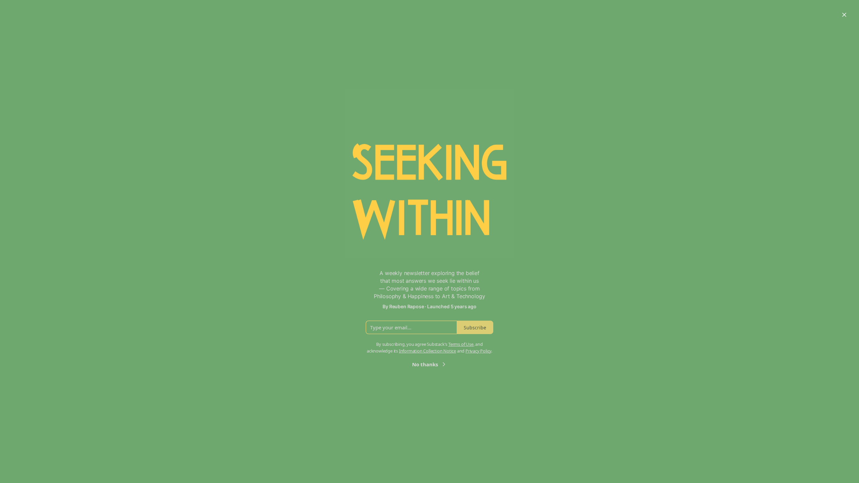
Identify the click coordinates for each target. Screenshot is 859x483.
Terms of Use (460, 344)
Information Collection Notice (427, 351)
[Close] (844, 14)
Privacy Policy (478, 351)
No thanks (425, 364)
